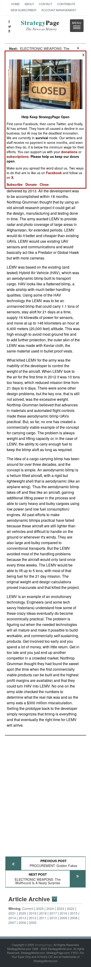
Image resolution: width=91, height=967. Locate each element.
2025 (40, 908)
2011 (43, 917)
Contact (45, 4)
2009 (63, 917)
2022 (70, 908)
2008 (73, 917)
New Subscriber (23, 10)
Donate (31, 184)
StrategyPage (43, 945)
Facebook (54, 172)
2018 (43, 913)
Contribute (66, 4)
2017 (53, 913)
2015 (73, 913)
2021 (12, 913)
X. (12, 177)
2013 (22, 917)
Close (44, 184)
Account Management (58, 10)
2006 (22, 922)
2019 (32, 913)
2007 (12, 922)
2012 (32, 917)
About (29, 4)
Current (27, 908)
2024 (50, 908)
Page (40, 25)
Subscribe (15, 184)
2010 (53, 917)
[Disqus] (45, 794)
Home (15, 4)
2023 (60, 908)
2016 (63, 913)
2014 (12, 917)
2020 (22, 913)
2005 (32, 922)
